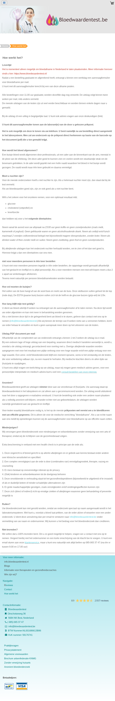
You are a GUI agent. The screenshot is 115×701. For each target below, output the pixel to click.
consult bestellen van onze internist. (79, 372)
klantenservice (32, 542)
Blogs (7, 566)
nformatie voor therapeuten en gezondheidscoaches (30, 570)
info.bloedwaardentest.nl (16, 562)
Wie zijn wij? (10, 574)
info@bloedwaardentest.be (23, 321)
